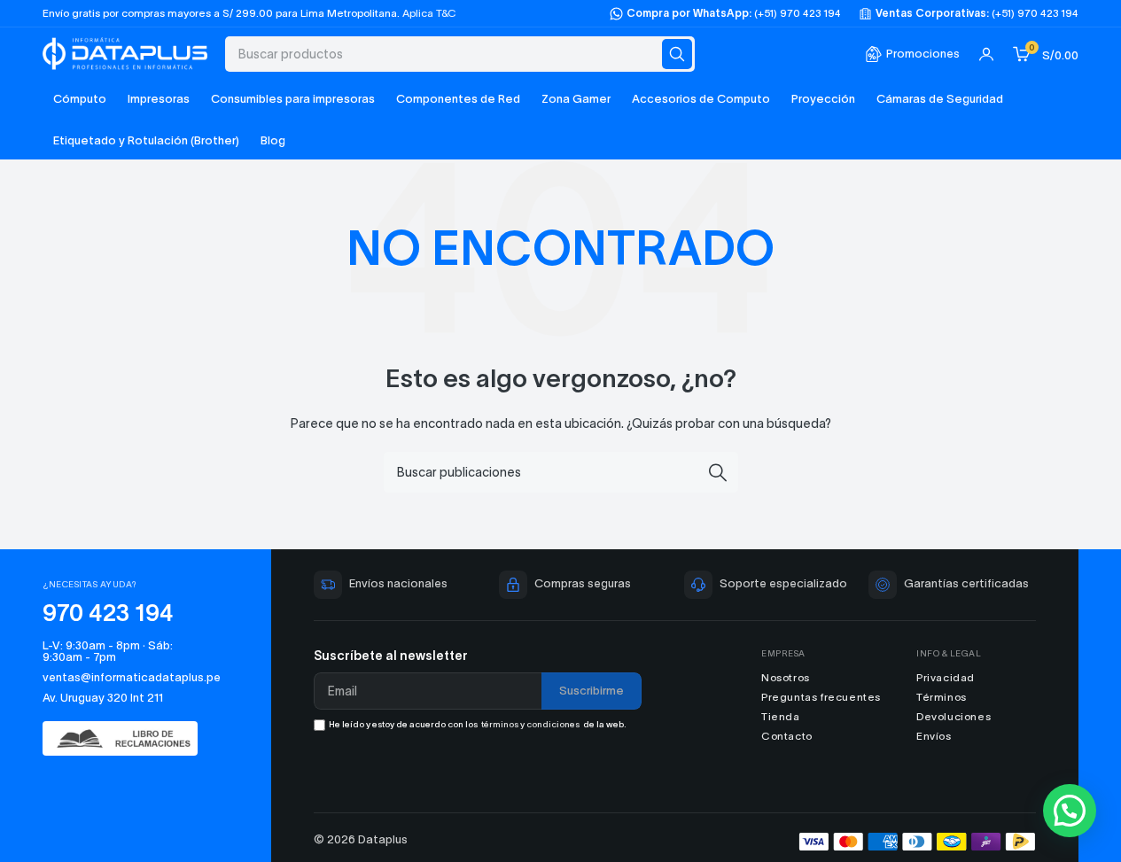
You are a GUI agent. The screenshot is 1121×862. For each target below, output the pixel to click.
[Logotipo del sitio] (125, 51)
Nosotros (785, 677)
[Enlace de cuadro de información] (912, 54)
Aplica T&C (429, 13)
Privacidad (945, 677)
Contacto (787, 736)
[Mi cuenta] (986, 54)
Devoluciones (953, 716)
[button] (1069, 810)
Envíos (934, 736)
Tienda (780, 716)
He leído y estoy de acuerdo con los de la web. (478, 724)
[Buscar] (677, 54)
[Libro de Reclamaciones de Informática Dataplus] (128, 738)
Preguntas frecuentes (821, 697)
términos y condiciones (530, 724)
